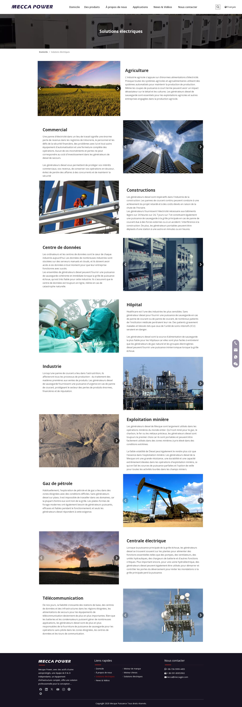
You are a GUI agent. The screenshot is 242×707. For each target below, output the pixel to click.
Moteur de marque (132, 668)
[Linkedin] (46, 689)
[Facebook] (40, 689)
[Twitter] (52, 689)
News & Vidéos (103, 680)
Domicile (100, 668)
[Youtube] (58, 689)
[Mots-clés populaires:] (217, 7)
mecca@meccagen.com (176, 677)
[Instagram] (63, 689)
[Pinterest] (69, 689)
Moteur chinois (130, 672)
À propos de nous (104, 672)
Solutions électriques (105, 676)
